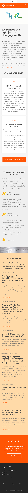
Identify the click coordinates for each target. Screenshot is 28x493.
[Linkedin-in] (15, 1)
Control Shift (17, 484)
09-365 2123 (9, 474)
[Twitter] (12, 1)
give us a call (8, 67)
